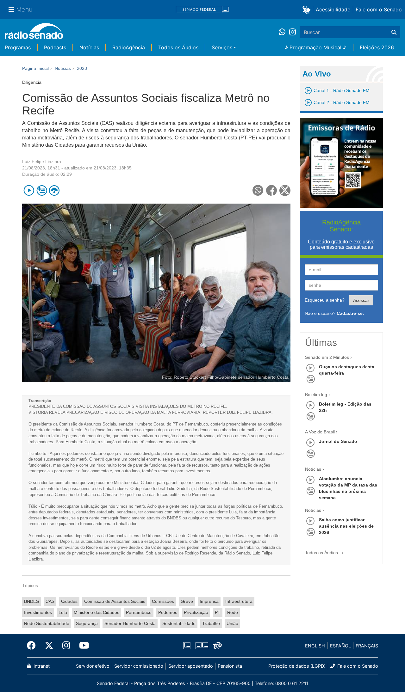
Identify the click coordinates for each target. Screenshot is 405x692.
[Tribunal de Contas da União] (216, 646)
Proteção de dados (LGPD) (297, 666)
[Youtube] (82, 645)
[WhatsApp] (284, 32)
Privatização (196, 612)
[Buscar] (394, 32)
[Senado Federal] (202, 9)
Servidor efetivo (92, 666)
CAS (50, 601)
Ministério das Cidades (96, 612)
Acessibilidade (333, 9)
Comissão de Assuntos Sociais (114, 601)
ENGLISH (315, 645)
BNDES (31, 601)
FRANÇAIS (367, 645)
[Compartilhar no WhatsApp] (258, 190)
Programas (18, 47)
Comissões (163, 601)
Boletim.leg (316, 394)
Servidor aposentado (190, 666)
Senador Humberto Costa (130, 623)
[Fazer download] (54, 190)
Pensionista (230, 666)
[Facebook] (33, 645)
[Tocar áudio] (29, 190)
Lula (63, 612)
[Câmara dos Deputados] (188, 646)
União (232, 623)
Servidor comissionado (138, 666)
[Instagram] (292, 32)
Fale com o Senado (379, 9)
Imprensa (209, 601)
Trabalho (211, 623)
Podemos (167, 612)
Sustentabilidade (179, 623)
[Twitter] (49, 645)
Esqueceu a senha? (325, 300)
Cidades (69, 601)
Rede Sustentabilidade (46, 623)
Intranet (41, 666)
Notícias (89, 47)
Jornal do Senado (338, 441)
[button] (307, 9)
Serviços (222, 47)
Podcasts (55, 47)
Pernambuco (139, 612)
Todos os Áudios (178, 47)
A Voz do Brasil (320, 431)
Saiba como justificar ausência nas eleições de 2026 (346, 526)
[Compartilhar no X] (284, 190)
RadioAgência (128, 47)
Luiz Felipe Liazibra (41, 161)
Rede (232, 612)
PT (218, 612)
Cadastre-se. (350, 313)
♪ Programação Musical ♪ (315, 47)
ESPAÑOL (340, 645)
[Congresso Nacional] (201, 646)
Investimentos (38, 612)
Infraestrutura (238, 601)
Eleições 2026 (377, 47)
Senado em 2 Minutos (327, 357)
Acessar (361, 300)
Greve (187, 601)
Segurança (87, 623)
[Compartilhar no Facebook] (271, 190)
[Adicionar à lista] (41, 190)
